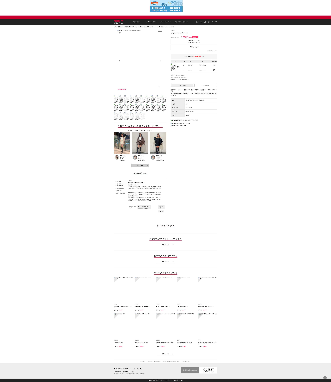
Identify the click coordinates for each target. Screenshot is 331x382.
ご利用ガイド (197, 22)
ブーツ (160, 26)
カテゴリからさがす (150, 22)
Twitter (138, 369)
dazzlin (173, 30)
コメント (161, 211)
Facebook (134, 369)
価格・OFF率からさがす (180, 22)
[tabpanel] (140, 61)
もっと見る (140, 165)
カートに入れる (212, 22)
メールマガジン (205, 22)
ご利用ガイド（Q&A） (129, 371)
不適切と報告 (161, 207)
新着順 (136, 130)
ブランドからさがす (165, 22)
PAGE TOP (325, 377)
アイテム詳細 (182, 85)
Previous (119, 61)
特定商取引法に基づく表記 (132, 373)
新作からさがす (136, 22)
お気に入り (209, 22)
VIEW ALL (165, 244)
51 (159, 87)
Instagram (141, 369)
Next (160, 61)
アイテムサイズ (205, 85)
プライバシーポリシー (119, 373)
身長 (142, 130)
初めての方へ (118, 371)
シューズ (155, 26)
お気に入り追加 (214, 65)
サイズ (148, 130)
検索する (216, 22)
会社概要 (142, 373)
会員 (201, 22)
